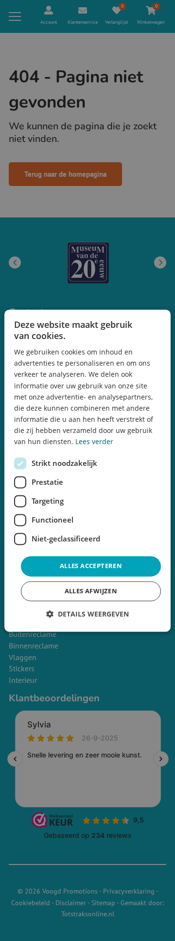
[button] (87, 613)
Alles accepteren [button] (91, 566)
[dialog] (87, 470)
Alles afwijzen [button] (91, 590)
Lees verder (94, 441)
